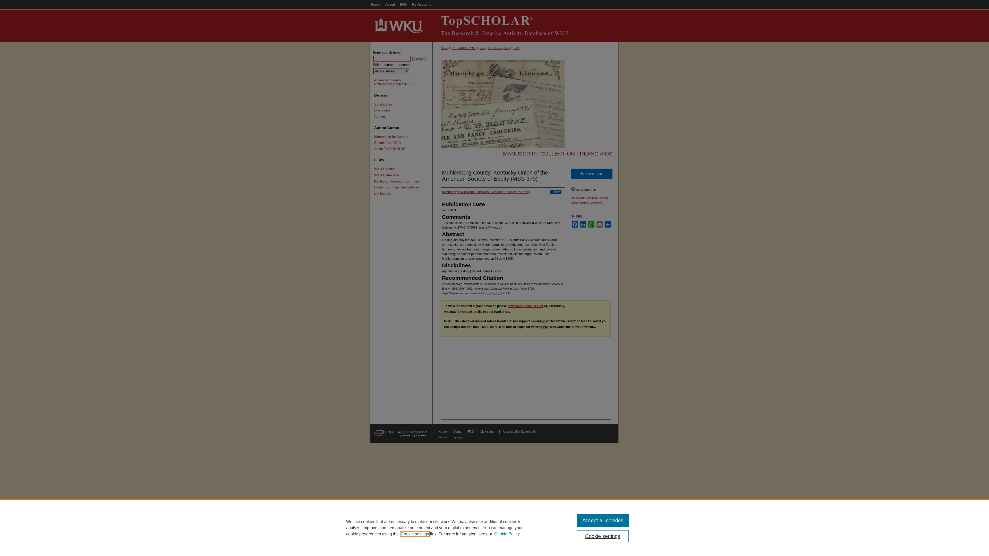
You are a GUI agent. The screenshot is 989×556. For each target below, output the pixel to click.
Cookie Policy (507, 534)
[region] (494, 527)
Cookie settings (415, 534)
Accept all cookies (602, 520)
